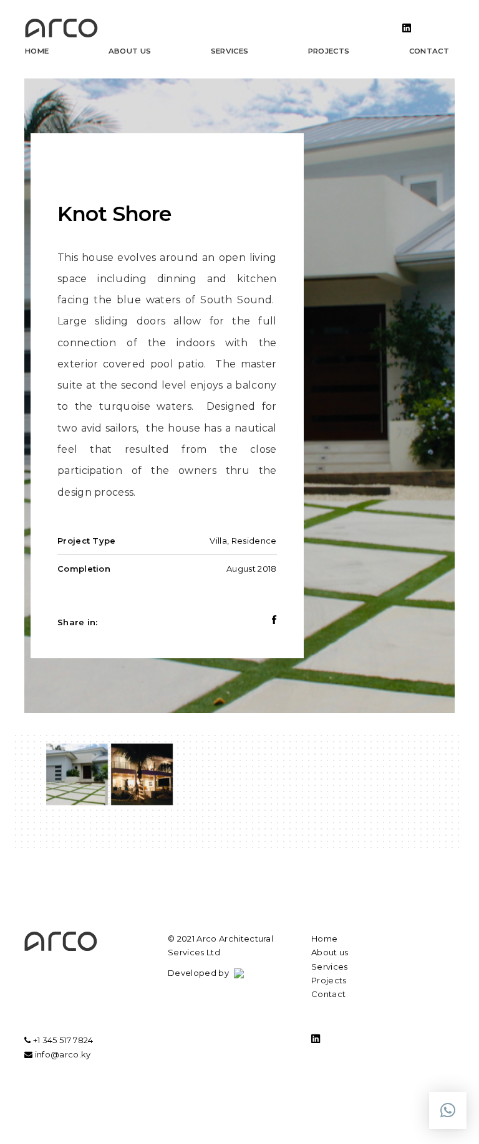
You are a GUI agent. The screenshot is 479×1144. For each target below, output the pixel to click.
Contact (429, 51)
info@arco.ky (61, 1054)
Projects (329, 51)
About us (130, 51)
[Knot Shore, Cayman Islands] (77, 774)
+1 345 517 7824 (62, 1040)
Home (37, 51)
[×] (448, 1110)
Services (230, 51)
